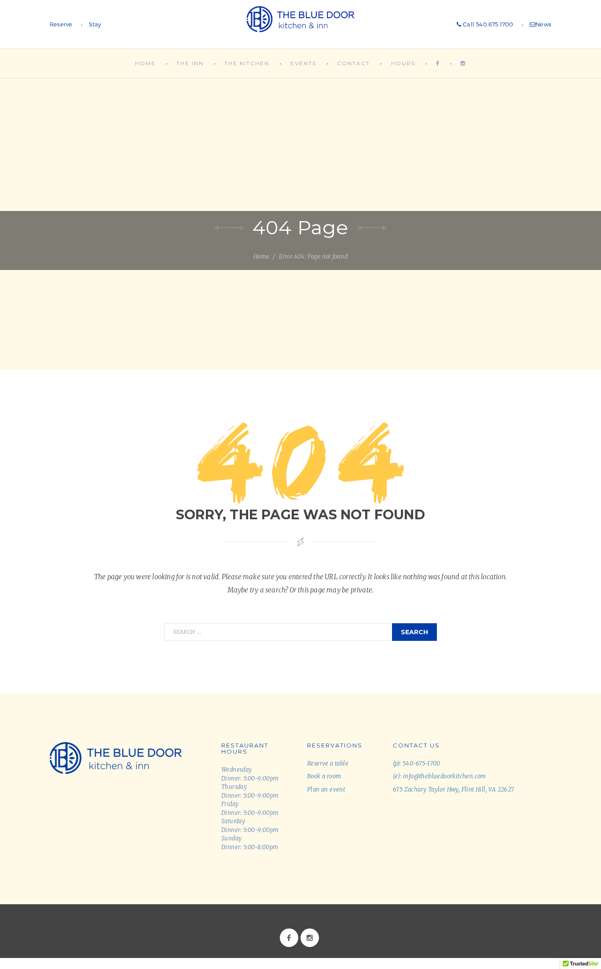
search (414, 632)
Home (145, 63)
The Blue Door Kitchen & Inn (300, 24)
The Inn (190, 63)
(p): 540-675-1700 (416, 763)
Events (303, 63)
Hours (403, 63)
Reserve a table (327, 763)
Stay (95, 24)
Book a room (324, 776)
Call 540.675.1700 (487, 24)
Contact (353, 63)
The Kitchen (246, 63)
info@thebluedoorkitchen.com (444, 776)
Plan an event (326, 789)
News (543, 24)
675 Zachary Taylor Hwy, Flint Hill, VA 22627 (453, 789)
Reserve (61, 24)
